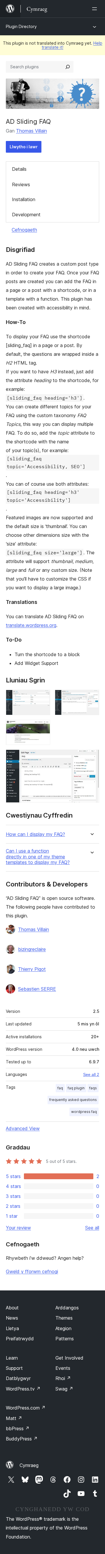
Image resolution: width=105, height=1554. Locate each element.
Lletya (12, 1328)
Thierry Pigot (32, 969)
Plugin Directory (21, 26)
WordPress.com (26, 1408)
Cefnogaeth (24, 230)
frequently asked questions (73, 1099)
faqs (93, 1088)
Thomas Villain (31, 131)
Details (19, 169)
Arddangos (67, 1308)
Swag (64, 1389)
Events (62, 1368)
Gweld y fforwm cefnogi (32, 1271)
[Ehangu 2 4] (91, 698)
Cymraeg (29, 1465)
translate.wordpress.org (31, 625)
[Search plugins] (68, 67)
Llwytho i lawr (24, 146)
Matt (14, 1418)
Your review (18, 1228)
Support (14, 1368)
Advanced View (23, 1128)
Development (26, 214)
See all (92, 1228)
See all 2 (91, 1074)
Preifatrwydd (20, 1339)
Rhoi (63, 1378)
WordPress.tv (23, 1389)
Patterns (64, 1339)
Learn (12, 1358)
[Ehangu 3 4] (42, 728)
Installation (23, 199)
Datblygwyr (18, 1378)
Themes (64, 1318)
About (12, 1308)
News (12, 1318)
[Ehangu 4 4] (91, 757)
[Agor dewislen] (95, 9)
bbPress (17, 1428)
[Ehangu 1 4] (42, 698)
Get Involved (69, 1358)
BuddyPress (22, 1439)
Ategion (63, 1328)
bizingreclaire (32, 949)
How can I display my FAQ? (35, 834)
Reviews (21, 184)
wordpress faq (84, 1111)
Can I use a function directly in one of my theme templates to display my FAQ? (38, 856)
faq (60, 1088)
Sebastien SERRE (37, 989)
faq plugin (76, 1088)
